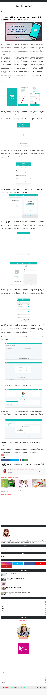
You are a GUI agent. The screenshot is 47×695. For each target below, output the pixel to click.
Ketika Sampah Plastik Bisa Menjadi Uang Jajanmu (8, 490)
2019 (24, 610)
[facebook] (41, 1)
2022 (24, 604)
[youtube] (40, 563)
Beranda (2, 14)
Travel (24, 680)
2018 (24, 612)
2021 (24, 606)
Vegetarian (24, 682)
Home (37, 687)
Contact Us (44, 687)
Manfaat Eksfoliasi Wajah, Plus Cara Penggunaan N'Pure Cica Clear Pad (18, 573)
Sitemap (2, 556)
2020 (24, 608)
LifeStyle (6, 14)
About (40, 687)
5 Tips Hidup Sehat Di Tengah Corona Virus (13, 587)
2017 (24, 614)
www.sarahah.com (36, 336)
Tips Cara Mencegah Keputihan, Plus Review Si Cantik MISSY (16, 578)
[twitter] (43, 1)
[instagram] (39, 1)
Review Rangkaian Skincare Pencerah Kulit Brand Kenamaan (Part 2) (18, 592)
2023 (24, 602)
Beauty (24, 677)
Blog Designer (10, 687)
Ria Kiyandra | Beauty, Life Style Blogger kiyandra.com (12, 19)
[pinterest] (45, 1)
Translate (10, 549)
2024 (24, 601)
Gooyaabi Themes (22, 687)
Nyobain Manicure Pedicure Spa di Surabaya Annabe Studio (16, 582)
